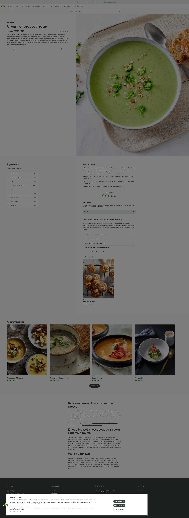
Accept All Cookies (119, 501)
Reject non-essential (119, 505)
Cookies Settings (119, 509)
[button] (5, 505)
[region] (77, 505)
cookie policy (44, 503)
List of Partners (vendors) (15, 511)
